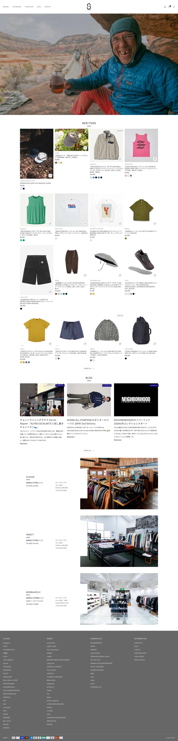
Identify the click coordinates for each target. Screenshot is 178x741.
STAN (5, 711)
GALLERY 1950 (95, 660)
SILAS (92, 684)
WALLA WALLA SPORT (10, 680)
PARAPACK (6, 697)
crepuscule (50, 663)
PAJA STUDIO (51, 670)
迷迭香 (5, 653)
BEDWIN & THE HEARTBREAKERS (101, 663)
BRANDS (6, 7)
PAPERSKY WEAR (8, 684)
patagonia (6, 643)
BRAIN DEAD (51, 680)
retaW (92, 680)
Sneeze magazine (53, 701)
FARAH (49, 690)
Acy (48, 694)
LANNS (49, 656)
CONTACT (48, 7)
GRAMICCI (6, 728)
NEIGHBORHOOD (96, 643)
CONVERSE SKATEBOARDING (56, 718)
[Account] (165, 7)
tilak (4, 704)
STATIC (5, 646)
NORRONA (6, 718)
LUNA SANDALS (8, 660)
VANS (48, 714)
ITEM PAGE (11, 70)
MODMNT (94, 650)
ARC (4, 701)
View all (88, 368)
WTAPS (93, 646)
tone (92, 677)
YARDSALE (50, 673)
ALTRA (5, 656)
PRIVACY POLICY (139, 660)
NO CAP (5, 673)
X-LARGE (50, 711)
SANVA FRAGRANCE (9, 694)
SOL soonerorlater (53, 650)
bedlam (49, 707)
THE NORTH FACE (9, 650)
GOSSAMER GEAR (9, 687)
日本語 (5, 738)
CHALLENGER (95, 653)
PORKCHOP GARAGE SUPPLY (100, 656)
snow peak (6, 707)
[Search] (174, 7)
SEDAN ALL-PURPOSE (54, 667)
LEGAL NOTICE (139, 656)
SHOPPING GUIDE (140, 653)
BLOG (39, 7)
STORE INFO (29, 7)
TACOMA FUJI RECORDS (55, 677)
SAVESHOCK (7, 670)
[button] (84, 112)
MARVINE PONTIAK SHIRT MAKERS (58, 660)
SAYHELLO (50, 687)
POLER (5, 714)
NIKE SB (5, 724)
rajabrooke (50, 684)
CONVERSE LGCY (96, 687)
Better (49, 697)
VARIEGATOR (7, 677)
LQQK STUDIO (51, 646)
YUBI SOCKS (7, 667)
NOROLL (50, 653)
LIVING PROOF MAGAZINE (55, 704)
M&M (92, 673)
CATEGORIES (17, 7)
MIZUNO (49, 724)
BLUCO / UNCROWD (97, 667)
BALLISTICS (7, 721)
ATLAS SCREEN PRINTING (11, 690)
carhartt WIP (51, 643)
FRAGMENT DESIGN (97, 670)
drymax (5, 663)
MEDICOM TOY (51, 721)
